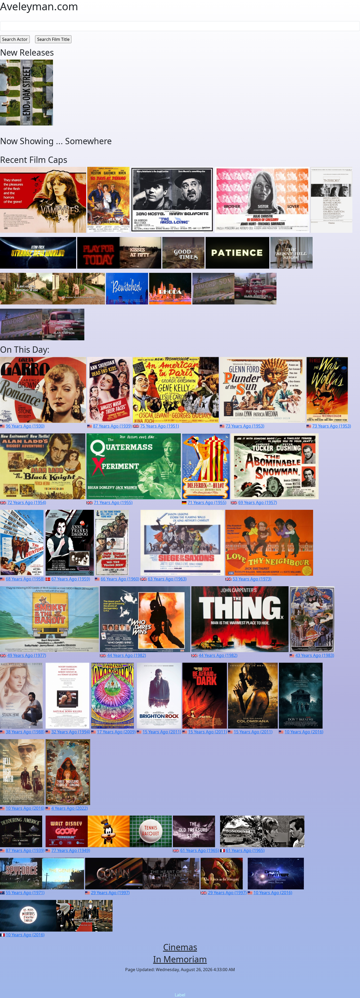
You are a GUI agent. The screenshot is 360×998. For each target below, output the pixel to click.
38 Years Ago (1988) (25, 732)
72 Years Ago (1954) (26, 502)
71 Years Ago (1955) (113, 502)
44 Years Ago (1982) (126, 655)
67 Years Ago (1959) (70, 579)
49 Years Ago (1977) (26, 655)
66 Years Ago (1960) (120, 579)
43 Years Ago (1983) (314, 655)
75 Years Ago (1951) (159, 426)
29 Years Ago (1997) (110, 892)
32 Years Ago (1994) (70, 732)
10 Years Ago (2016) (304, 732)
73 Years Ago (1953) (245, 426)
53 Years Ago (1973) (252, 579)
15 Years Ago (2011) (162, 732)
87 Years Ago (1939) (112, 426)
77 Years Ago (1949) (70, 850)
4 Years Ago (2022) (69, 808)
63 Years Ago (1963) (167, 579)
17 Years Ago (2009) (116, 732)
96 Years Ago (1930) (25, 426)
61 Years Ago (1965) (199, 850)
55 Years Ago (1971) (25, 892)
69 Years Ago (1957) (257, 502)
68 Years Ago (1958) (25, 579)
